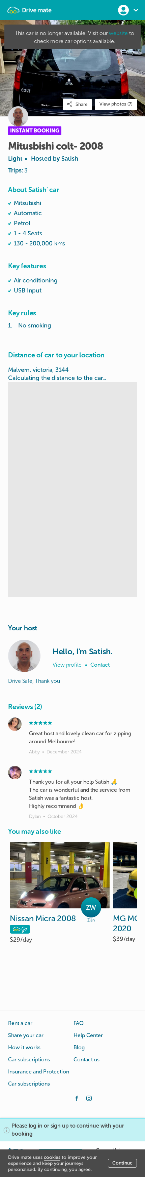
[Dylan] (15, 772)
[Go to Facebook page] (77, 1098)
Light (43, 158)
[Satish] (24, 656)
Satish (69, 158)
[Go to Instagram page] (89, 1098)
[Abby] (15, 724)
